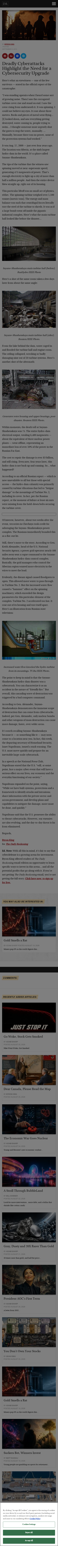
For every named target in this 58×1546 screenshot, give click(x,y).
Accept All (29, 1541)
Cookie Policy (35, 1519)
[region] (29, 1524)
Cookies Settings (28, 1524)
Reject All (29, 1533)
